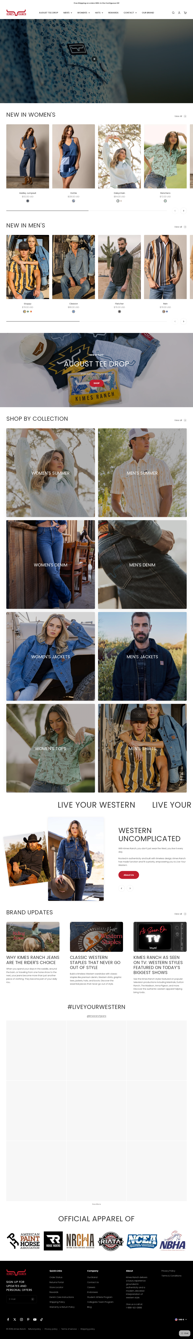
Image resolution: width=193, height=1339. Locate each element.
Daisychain (119, 193)
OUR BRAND (148, 12)
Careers (91, 1287)
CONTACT (129, 12)
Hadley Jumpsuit (27, 193)
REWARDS (113, 12)
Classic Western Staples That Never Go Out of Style (95, 962)
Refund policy (34, 1329)
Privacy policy (51, 1329)
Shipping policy (87, 1329)
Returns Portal (56, 1282)
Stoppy (27, 303)
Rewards (53, 1292)
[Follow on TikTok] (41, 1319)
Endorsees (92, 1292)
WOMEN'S (82, 12)
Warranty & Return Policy (62, 1307)
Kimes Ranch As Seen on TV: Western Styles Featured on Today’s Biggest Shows (158, 964)
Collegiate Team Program (100, 1302)
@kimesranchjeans (96, 1015)
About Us (129, 875)
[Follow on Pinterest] (28, 1319)
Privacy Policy (168, 1270)
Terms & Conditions (171, 1275)
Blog (89, 1307)
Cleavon (73, 303)
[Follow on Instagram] (21, 1319)
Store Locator (56, 1287)
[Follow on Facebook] (8, 1319)
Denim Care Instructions (61, 1297)
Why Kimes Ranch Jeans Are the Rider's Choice (32, 959)
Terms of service (69, 1329)
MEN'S (66, 12)
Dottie (73, 193)
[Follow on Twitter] (15, 1319)
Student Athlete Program (99, 1297)
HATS (97, 12)
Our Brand (92, 1277)
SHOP (97, 383)
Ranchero (165, 193)
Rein (165, 303)
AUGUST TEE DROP (48, 12)
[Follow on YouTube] (35, 1319)
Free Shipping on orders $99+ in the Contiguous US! (96, 3)
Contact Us (93, 1282)
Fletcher (119, 303)
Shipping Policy (57, 1302)
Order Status (55, 1277)
